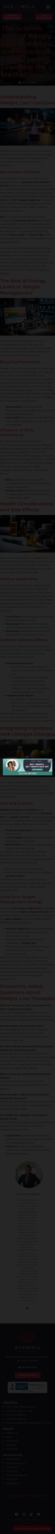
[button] (49, 760)
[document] (27, 767)
